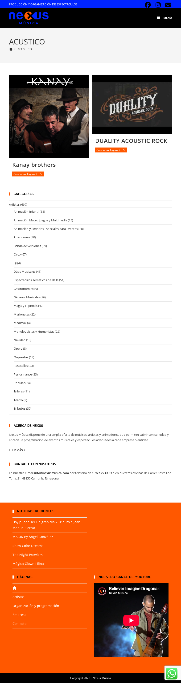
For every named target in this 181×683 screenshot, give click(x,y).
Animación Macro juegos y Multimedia (40, 220)
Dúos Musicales (24, 271)
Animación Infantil (26, 211)
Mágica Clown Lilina (28, 563)
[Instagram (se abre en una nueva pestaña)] (158, 5)
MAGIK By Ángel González (32, 537)
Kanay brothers (34, 164)
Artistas (14, 204)
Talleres (19, 391)
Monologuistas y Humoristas (34, 331)
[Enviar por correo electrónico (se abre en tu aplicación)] (167, 5)
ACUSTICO (24, 49)
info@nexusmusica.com (51, 473)
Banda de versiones (27, 246)
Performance (23, 374)
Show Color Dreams (27, 545)
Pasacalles (21, 365)
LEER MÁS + (17, 450)
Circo (17, 254)
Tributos (19, 408)
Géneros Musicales (27, 297)
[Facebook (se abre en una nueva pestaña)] (148, 5)
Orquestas (21, 357)
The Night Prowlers (27, 554)
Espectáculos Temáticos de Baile (36, 280)
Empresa (19, 614)
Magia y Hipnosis (25, 306)
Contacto (19, 623)
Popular (19, 383)
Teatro (18, 400)
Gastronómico (24, 289)
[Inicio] (11, 49)
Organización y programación (35, 605)
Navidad (19, 340)
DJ (15, 263)
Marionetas (22, 314)
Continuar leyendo (28, 174)
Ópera (18, 348)
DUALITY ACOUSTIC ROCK (131, 140)
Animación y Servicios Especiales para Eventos (46, 229)
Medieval (20, 323)
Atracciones (22, 237)
